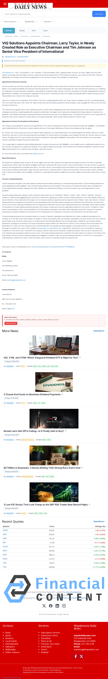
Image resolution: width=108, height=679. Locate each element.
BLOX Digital (59, 672)
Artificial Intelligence (27, 476)
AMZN (5, 530)
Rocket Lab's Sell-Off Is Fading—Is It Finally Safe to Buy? (35, 431)
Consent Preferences (11, 677)
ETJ (39, 403)
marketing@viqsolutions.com (16, 280)
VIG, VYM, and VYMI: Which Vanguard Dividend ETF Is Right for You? (42, 357)
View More (98, 331)
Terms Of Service (79, 598)
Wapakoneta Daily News (41, 668)
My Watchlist (29, 21)
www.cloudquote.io (74, 592)
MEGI (43, 403)
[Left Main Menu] (5, 4)
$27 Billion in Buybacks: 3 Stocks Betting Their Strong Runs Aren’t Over (43, 467)
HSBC (44, 366)
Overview (8, 36)
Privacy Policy (62, 598)
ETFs (34, 30)
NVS (56, 366)
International (35, 36)
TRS (45, 513)
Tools (45, 30)
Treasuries (46, 36)
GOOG (5, 546)
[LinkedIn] (57, 606)
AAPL (5, 534)
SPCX (49, 440)
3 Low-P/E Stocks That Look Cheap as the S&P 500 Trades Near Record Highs (47, 504)
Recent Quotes (9, 21)
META (5, 550)
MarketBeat (10, 366)
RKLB (44, 440)
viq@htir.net (10, 308)
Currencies (24, 36)
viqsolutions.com (38, 153)
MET (43, 476)
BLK (39, 366)
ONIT (36, 513)
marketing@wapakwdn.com (86, 649)
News (16, 36)
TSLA (5, 567)
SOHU (41, 513)
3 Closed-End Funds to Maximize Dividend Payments (33, 394)
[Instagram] (64, 606)
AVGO (35, 366)
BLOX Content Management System (41, 672)
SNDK (52, 476)
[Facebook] (51, 606)
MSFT (5, 555)
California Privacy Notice (40, 670)
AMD (5, 538)
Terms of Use (78, 668)
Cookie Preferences (55, 670)
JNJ (48, 366)
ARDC (35, 403)
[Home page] (30, 5)
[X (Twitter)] (44, 606)
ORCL (5, 563)
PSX (47, 476)
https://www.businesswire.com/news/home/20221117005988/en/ (53, 247)
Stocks (22, 30)
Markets (8, 30)
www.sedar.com (43, 228)
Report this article (11, 323)
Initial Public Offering (28, 440)
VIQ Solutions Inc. (8, 72)
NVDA (5, 559)
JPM (52, 366)
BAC (4, 542)
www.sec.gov (56, 228)
